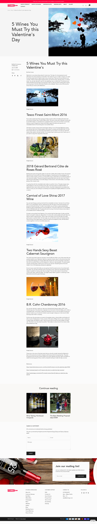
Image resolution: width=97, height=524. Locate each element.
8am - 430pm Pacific (68, 494)
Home (9, 10)
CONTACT (23, 6)
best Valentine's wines (63, 128)
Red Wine (28, 496)
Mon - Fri (65, 496)
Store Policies (48, 496)
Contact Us (47, 494)
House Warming (29, 511)
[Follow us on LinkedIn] (88, 493)
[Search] (83, 5)
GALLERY (71, 4)
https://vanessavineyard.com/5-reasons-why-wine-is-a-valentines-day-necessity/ (45, 370)
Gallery (27, 505)
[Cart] (88, 5)
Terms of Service (64, 432)
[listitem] (12, 75)
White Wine (28, 498)
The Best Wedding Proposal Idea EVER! (60, 417)
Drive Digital (23, 519)
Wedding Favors (29, 509)
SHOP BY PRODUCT (25, 4)
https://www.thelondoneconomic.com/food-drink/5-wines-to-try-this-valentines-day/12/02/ (48, 367)
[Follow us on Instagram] (84, 493)
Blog (12, 10)
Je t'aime (64, 187)
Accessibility (48, 501)
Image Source (29, 109)
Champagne (28, 500)
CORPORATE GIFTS (47, 4)
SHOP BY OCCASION (36, 4)
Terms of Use (48, 500)
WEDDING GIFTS (57, 4)
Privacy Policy (55, 432)
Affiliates (28, 503)
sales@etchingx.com (68, 498)
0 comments (16, 69)
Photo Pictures (29, 513)
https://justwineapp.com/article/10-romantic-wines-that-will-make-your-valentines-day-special (47, 373)
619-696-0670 (66, 492)
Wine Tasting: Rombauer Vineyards (35, 417)
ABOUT (65, 4)
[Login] (86, 5)
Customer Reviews (30, 494)
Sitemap (47, 503)
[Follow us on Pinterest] (86, 493)
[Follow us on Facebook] (82, 493)
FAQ (46, 492)
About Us (28, 492)
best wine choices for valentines (43, 265)
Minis (27, 501)
